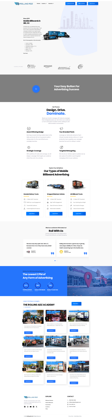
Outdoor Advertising (27, 363)
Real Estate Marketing (39, 338)
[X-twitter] (36, 406)
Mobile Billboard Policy (78, 416)
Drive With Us (82, 3)
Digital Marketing (27, 362)
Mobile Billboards (77, 311)
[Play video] (36, 88)
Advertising (49, 311)
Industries (50, 3)
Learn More (32, 213)
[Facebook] (24, 406)
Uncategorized (26, 311)
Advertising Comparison (56, 311)
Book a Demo (92, 3)
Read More (28, 332)
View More (75, 303)
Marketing (30, 337)
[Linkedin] (33, 406)
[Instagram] (27, 406)
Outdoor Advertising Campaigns (29, 338)
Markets (38, 3)
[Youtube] (30, 406)
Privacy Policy (71, 416)
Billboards (71, 311)
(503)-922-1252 (71, 3)
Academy (44, 3)
